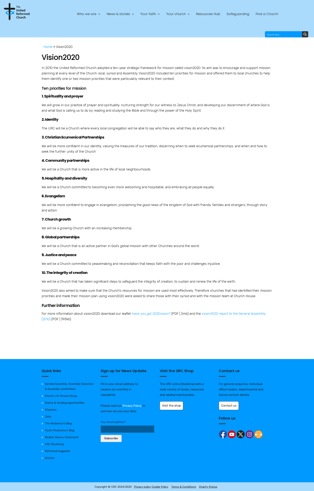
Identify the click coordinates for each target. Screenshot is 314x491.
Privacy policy (142, 486)
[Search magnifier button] (305, 34)
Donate (49, 458)
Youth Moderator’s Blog (59, 430)
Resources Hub (208, 14)
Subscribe (111, 438)
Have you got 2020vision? (151, 314)
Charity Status (208, 486)
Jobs (48, 416)
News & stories (118, 14)
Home (47, 47)
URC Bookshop (54, 444)
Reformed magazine (57, 451)
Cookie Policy (160, 486)
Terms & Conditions (183, 486)
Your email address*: (113, 422)
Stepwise (51, 409)
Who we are (86, 14)
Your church (176, 14)
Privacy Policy (132, 406)
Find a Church (267, 14)
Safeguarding (238, 14)
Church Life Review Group (61, 396)
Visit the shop (171, 405)
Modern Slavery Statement (61, 437)
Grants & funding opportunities (64, 402)
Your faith (148, 14)
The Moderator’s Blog (58, 423)
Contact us (228, 405)
